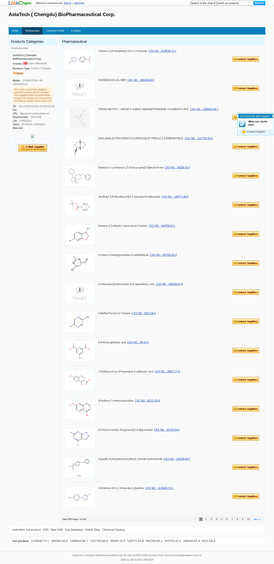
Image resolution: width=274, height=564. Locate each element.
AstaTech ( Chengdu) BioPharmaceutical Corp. (27, 57)
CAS (46, 529)
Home (15, 30)
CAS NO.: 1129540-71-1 (162, 50)
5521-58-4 (208, 540)
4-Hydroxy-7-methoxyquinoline (115, 400)
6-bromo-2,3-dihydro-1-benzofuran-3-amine (122, 225)
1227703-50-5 (98, 540)
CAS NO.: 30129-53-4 (166, 429)
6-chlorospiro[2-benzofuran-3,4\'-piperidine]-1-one (126, 284)
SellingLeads (32, 30)
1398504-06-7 (78, 540)
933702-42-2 (172, 540)
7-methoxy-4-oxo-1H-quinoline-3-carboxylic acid (125, 371)
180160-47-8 (191, 540)
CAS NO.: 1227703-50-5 (199, 138)
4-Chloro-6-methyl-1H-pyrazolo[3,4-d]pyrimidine (125, 429)
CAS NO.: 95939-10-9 (177, 167)
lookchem (19, 529)
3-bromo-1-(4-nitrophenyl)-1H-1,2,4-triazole (122, 50)
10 (248, 519)
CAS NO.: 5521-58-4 (144, 313)
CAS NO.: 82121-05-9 (147, 400)
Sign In (67, 3)
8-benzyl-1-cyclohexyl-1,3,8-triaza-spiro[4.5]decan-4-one (130, 167)
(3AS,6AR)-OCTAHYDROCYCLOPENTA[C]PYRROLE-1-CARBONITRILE (140, 138)
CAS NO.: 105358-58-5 (140, 80)
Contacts (76, 30)
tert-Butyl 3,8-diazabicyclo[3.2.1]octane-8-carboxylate (129, 196)
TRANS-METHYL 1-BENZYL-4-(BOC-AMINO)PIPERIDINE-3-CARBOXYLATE (143, 109)
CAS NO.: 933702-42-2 (163, 254)
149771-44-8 (135, 540)
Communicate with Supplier (255, 116)
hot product (33, 529)
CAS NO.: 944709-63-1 (162, 225)
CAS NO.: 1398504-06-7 (204, 109)
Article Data (92, 529)
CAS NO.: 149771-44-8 (175, 196)
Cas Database (74, 529)
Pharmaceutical (19, 48)
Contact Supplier (256, 131)
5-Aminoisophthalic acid (112, 342)
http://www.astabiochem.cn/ (34, 113)
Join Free (79, 3)
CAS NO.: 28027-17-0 (167, 371)
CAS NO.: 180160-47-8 (169, 284)
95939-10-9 (117, 540)
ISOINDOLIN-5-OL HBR (112, 80)
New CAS (57, 529)
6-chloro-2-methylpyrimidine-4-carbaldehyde (123, 254)
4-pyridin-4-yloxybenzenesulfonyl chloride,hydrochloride (130, 458)
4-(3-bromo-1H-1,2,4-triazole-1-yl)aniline (121, 488)
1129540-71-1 (40, 540)
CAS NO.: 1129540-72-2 (159, 488)
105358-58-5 (59, 540)
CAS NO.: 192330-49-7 (177, 458)
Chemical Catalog (113, 529)
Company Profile (55, 30)
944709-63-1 (153, 540)
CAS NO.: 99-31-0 (137, 342)
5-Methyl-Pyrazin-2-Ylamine (114, 313)
